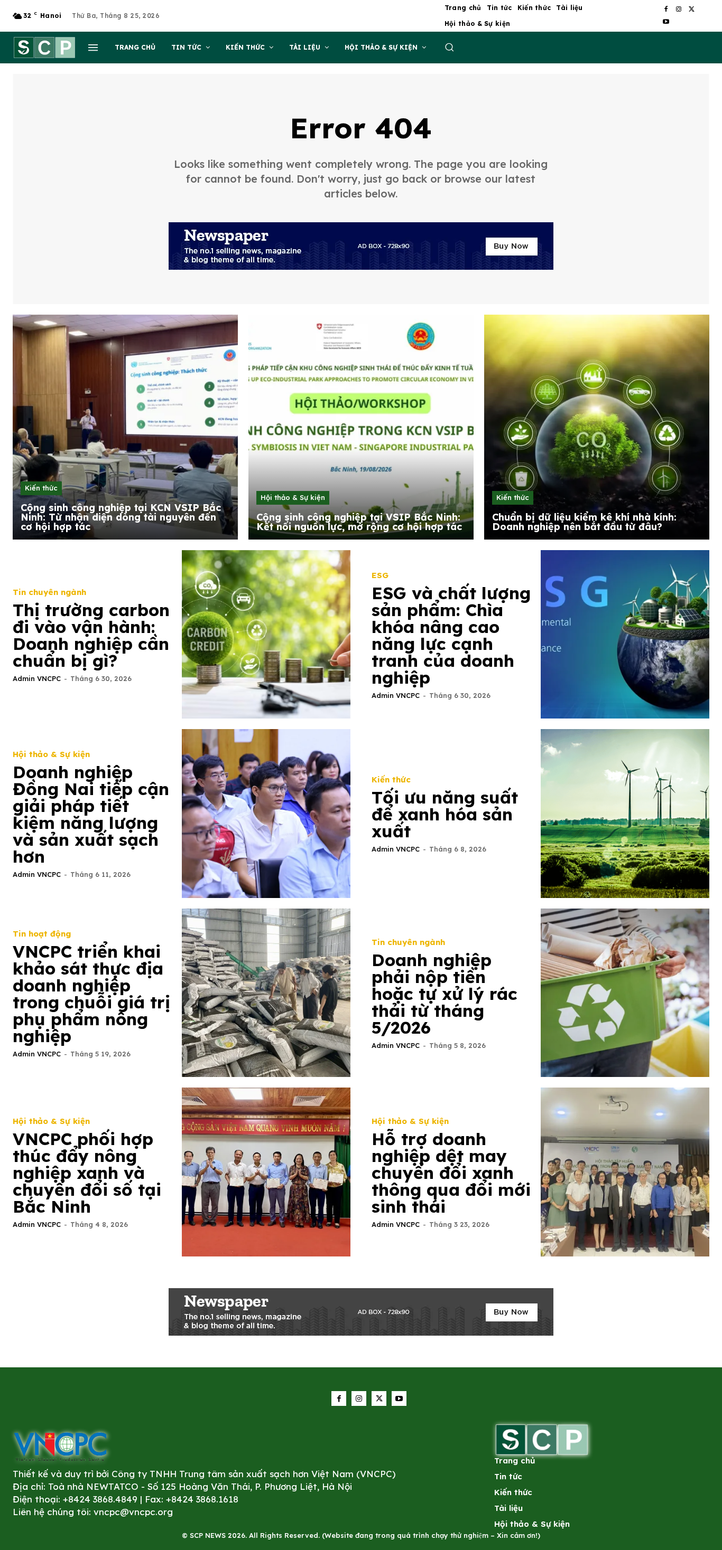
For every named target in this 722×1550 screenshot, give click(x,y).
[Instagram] (678, 9)
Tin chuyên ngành (49, 592)
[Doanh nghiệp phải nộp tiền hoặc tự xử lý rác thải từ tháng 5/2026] (625, 993)
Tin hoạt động (42, 934)
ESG (380, 575)
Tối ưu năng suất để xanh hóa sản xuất (445, 814)
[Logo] (60, 1446)
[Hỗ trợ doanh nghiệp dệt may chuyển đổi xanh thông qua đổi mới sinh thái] (625, 1172)
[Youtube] (666, 22)
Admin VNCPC (37, 678)
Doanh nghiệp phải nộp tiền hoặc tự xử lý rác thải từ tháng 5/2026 (444, 993)
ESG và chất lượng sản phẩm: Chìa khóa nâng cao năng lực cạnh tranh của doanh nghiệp (451, 635)
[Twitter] (691, 9)
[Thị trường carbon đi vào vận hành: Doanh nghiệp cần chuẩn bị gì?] (266, 634)
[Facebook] (666, 9)
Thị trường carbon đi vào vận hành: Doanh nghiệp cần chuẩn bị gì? (91, 635)
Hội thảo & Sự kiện (293, 497)
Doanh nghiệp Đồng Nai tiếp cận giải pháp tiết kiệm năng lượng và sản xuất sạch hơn (91, 814)
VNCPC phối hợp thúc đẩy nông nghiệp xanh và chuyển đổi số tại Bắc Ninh (87, 1172)
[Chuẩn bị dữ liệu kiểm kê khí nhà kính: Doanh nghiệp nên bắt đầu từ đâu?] (596, 427)
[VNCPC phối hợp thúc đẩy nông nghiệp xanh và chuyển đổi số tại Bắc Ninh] (266, 1172)
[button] (449, 47)
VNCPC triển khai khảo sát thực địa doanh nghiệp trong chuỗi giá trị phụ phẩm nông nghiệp (91, 993)
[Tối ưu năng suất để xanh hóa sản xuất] (625, 813)
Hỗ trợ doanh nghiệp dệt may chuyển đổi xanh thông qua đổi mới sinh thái (451, 1172)
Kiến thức (41, 488)
